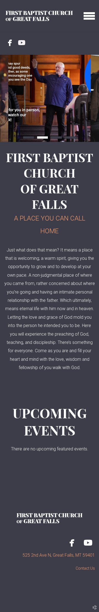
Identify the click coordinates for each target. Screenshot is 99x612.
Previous (4, 98)
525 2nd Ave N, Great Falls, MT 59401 (59, 555)
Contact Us (85, 568)
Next (95, 98)
